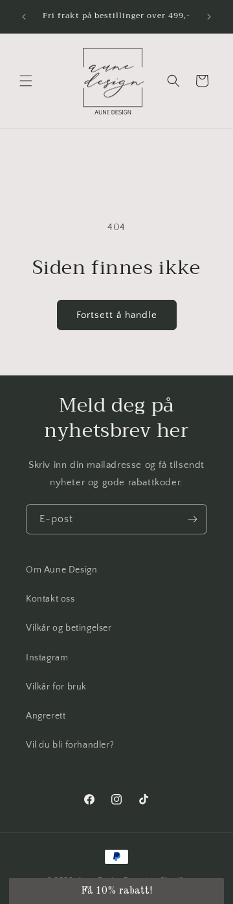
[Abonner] (192, 519)
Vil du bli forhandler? (70, 745)
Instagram (47, 658)
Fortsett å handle (116, 315)
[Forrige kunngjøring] (24, 17)
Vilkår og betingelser (69, 628)
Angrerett (45, 716)
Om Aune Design (61, 570)
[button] (26, 81)
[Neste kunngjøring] (209, 17)
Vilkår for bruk (56, 687)
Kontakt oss (50, 599)
